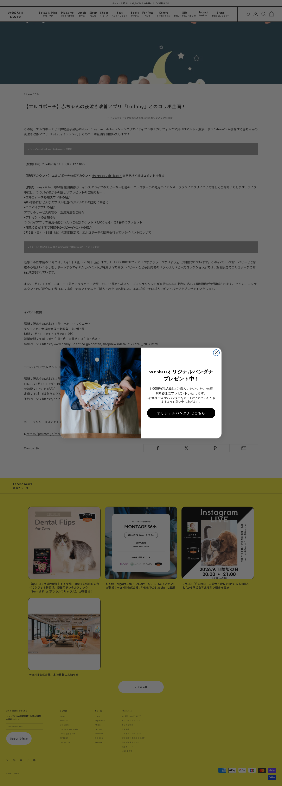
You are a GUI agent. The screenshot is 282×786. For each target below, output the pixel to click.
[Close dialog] (216, 353)
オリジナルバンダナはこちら (181, 413)
